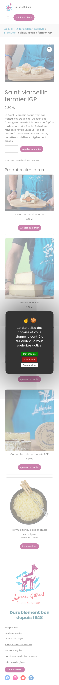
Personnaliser (29, 365)
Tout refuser (30, 359)
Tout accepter (29, 354)
